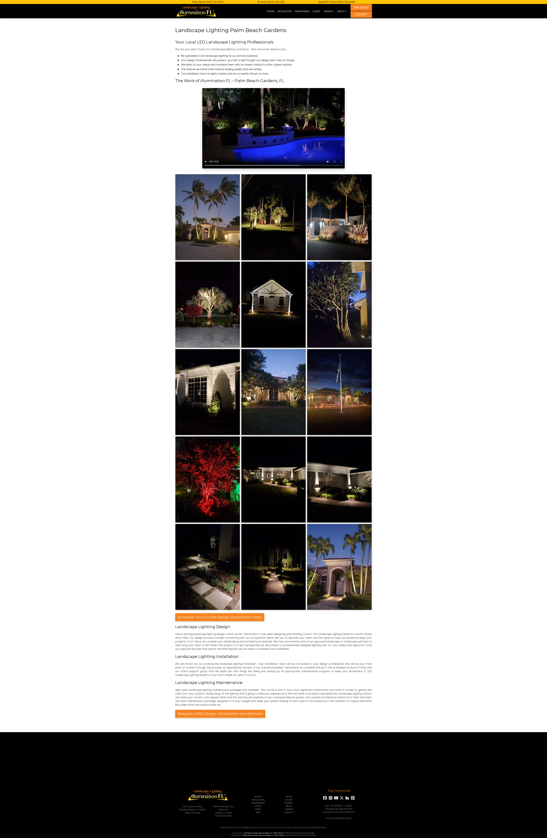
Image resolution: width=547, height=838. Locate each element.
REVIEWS (289, 803)
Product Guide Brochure (338, 818)
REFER (258, 809)
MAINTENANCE (302, 11)
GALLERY (328, 11)
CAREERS (288, 809)
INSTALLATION (285, 11)
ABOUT (341, 11)
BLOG (289, 806)
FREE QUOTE (361, 7)
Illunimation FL (238, 833)
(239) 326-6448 (346, 2)
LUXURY (316, 11)
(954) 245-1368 (276, 2)
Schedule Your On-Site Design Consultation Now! (219, 617)
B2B (258, 812)
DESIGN (270, 11)
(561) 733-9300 (215, 2)
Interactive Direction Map (305, 833)
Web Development (301, 827)
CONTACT (361, 14)
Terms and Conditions (282, 827)
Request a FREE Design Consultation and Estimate (220, 713)
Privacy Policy (265, 827)
